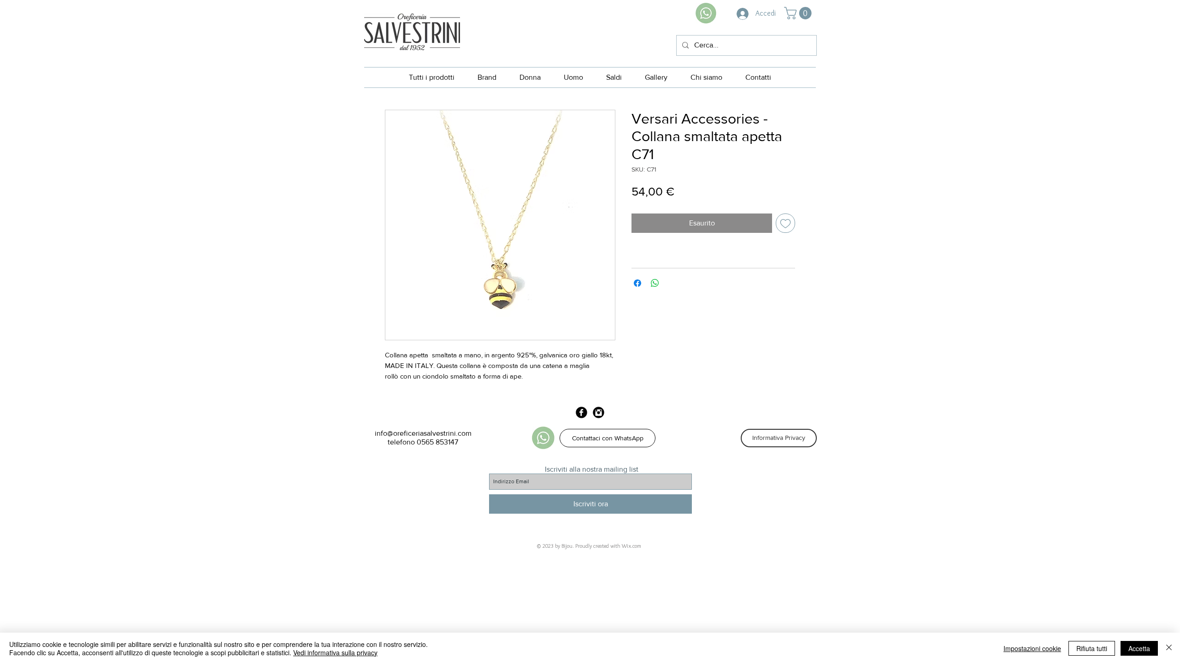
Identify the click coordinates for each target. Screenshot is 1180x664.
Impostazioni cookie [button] (1032, 648)
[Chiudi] (1168, 648)
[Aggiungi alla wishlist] (785, 223)
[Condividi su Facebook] (637, 283)
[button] (799, 13)
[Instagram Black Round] (598, 412)
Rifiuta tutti (1091, 648)
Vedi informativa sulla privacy (335, 652)
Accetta (1139, 648)
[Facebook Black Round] (581, 412)
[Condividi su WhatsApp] (655, 283)
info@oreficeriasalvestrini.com (423, 433)
